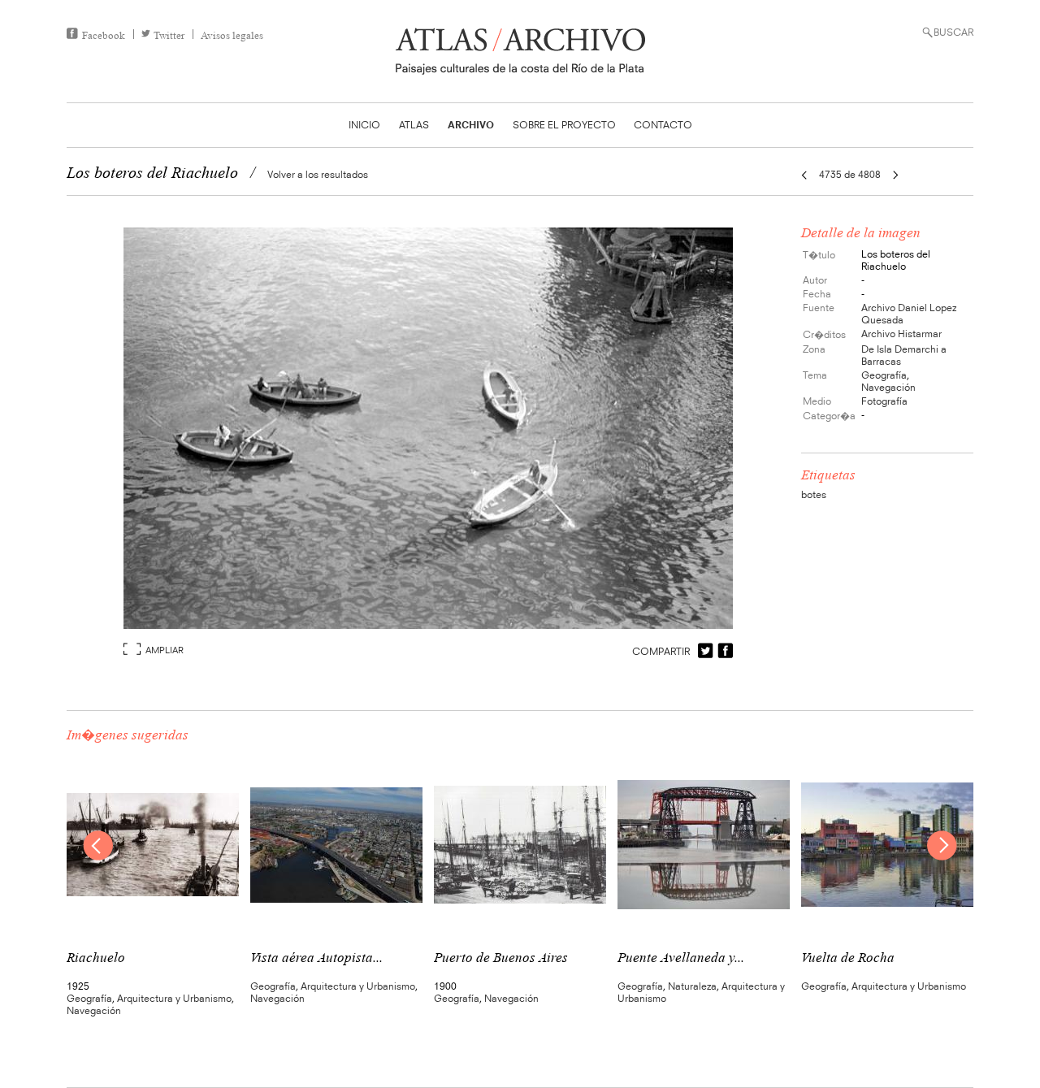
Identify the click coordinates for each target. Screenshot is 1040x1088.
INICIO (364, 125)
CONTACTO (663, 125)
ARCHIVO (471, 125)
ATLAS (414, 125)
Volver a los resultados (317, 174)
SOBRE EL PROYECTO (564, 125)
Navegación (888, 387)
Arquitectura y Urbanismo (174, 998)
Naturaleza (692, 986)
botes (813, 494)
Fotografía (884, 401)
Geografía (884, 375)
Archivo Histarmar (901, 333)
